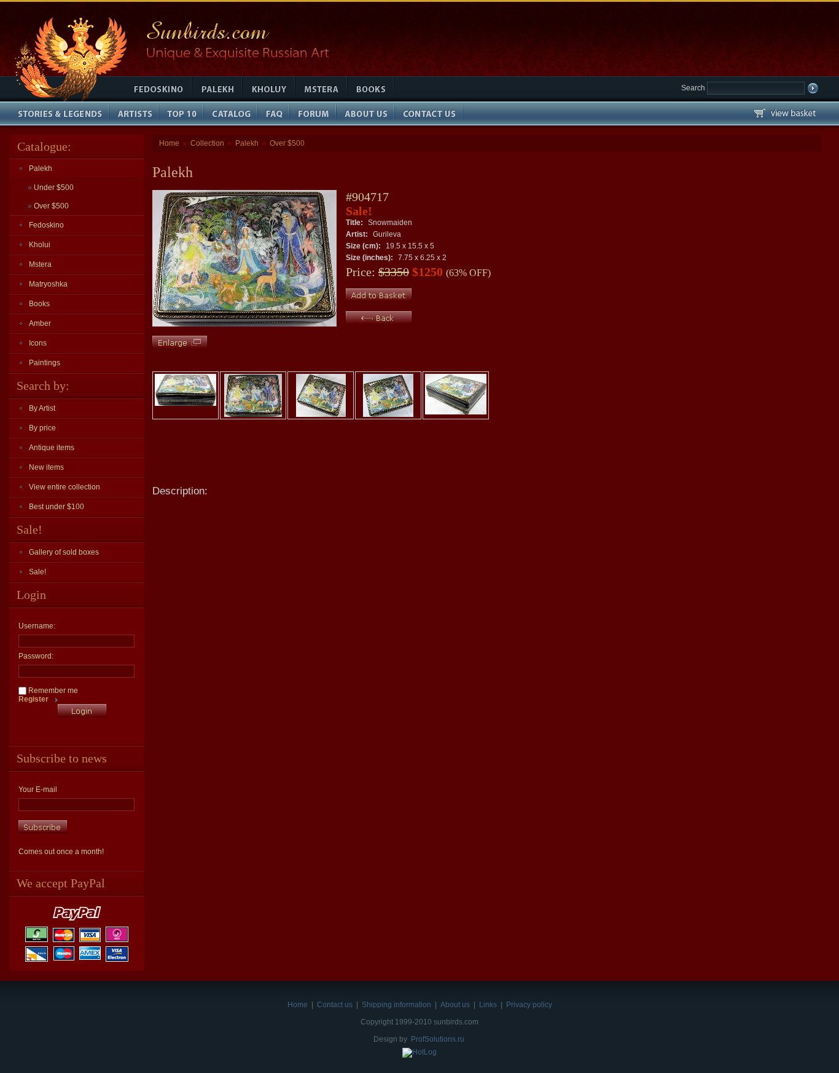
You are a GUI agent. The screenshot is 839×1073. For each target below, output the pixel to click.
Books (39, 303)
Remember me (52, 690)
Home (169, 143)
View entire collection (64, 487)
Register (33, 699)
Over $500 (48, 206)
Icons (38, 343)
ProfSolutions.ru (437, 1039)
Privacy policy (529, 1004)
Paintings (44, 362)
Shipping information (396, 1004)
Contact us (335, 1004)
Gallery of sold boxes (64, 552)
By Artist (42, 408)
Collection (207, 143)
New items (46, 467)
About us (455, 1004)
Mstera (40, 264)
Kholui (39, 244)
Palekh (40, 168)
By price (42, 428)
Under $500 (51, 187)
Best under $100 (56, 506)
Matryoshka (48, 284)
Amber (40, 323)
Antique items (51, 447)
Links (488, 1004)
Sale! (37, 572)
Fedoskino (46, 225)
